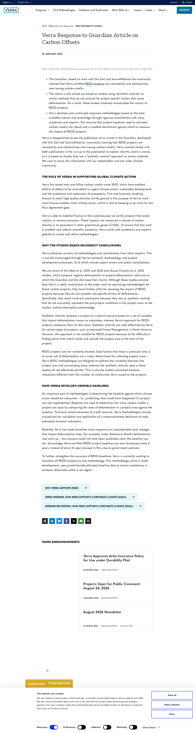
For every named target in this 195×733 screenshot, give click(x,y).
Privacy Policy (142, 682)
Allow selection (172, 704)
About (162, 10)
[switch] (82, 727)
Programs (41, 10)
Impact (138, 10)
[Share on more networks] (45, 521)
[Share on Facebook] (66, 521)
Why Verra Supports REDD (61, 488)
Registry (6, 2)
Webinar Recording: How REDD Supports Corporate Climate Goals (89, 506)
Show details (149, 727)
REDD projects (94, 84)
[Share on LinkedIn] (52, 521)
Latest (148, 10)
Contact (174, 2)
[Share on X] (74, 521)
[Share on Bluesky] (59, 521)
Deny (172, 714)
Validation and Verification (93, 10)
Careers (108, 670)
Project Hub (23, 2)
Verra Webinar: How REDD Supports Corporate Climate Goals (85, 497)
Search (189, 2)
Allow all (172, 695)
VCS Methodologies (64, 10)
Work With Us (120, 10)
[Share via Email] (81, 521)
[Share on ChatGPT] (88, 521)
